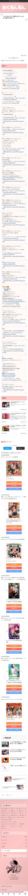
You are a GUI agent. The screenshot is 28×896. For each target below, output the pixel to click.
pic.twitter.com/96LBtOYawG (11, 85)
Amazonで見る (14, 482)
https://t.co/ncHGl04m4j (17, 299)
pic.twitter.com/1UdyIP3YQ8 (10, 99)
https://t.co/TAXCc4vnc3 (12, 81)
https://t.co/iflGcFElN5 (7, 177)
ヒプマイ (15, 843)
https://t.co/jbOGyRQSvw (8, 388)
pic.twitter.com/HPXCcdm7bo (9, 205)
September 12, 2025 (16, 380)
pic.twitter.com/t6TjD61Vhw (14, 321)
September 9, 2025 (16, 306)
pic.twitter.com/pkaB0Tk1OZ (8, 162)
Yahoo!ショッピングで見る (14, 488)
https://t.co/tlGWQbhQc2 (18, 330)
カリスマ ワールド (10, 719)
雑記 (15, 846)
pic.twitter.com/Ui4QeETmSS (16, 349)
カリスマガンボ (10, 478)
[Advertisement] (14, 39)
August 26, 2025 (15, 88)
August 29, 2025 (15, 103)
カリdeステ (9, 441)
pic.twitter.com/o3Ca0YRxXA (10, 278)
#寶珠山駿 (13, 78)
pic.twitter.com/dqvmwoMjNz (8, 264)
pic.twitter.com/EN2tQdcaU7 (10, 192)
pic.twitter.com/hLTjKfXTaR (8, 376)
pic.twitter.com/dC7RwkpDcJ (10, 119)
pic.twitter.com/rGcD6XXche (8, 179)
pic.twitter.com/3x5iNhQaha (13, 150)
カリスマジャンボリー (11, 561)
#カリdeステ (6, 73)
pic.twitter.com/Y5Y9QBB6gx (12, 303)
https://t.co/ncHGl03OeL (9, 373)
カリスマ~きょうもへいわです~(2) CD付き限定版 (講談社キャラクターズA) (13, 521)
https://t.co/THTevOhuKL (17, 301)
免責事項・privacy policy (6, 886)
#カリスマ (18, 98)
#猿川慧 (8, 78)
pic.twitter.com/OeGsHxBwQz (9, 223)
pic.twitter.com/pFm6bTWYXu (11, 238)
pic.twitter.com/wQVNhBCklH (9, 334)
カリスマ (3, 441)
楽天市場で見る (14, 485)
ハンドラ (15, 840)
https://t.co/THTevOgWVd (9, 375)
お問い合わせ (4, 889)
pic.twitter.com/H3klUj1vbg (8, 254)
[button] (25, 850)
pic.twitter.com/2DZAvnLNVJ (9, 130)
